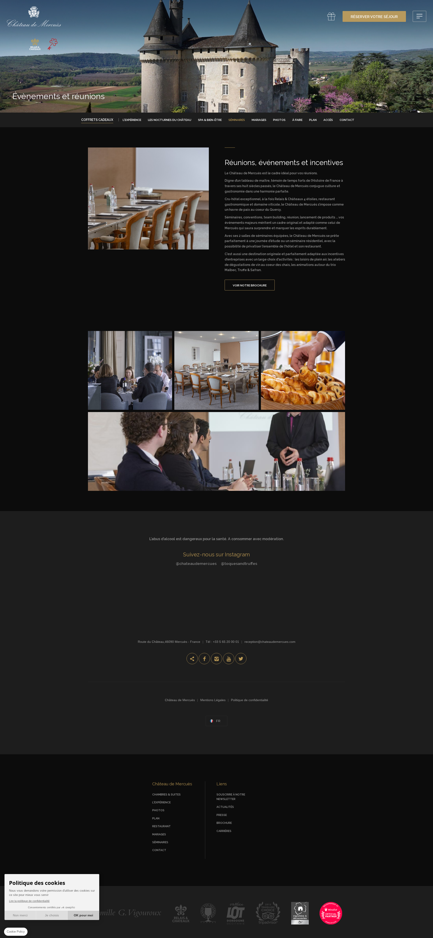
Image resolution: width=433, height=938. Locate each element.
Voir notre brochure (250, 285)
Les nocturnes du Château (169, 120)
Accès (328, 120)
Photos (279, 120)
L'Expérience (132, 120)
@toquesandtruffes (239, 563)
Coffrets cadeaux (97, 120)
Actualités (225, 807)
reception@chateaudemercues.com (269, 641)
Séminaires (236, 120)
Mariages (259, 120)
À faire (297, 120)
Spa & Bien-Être (210, 120)
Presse (221, 815)
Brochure (224, 823)
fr (218, 721)
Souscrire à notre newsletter (230, 797)
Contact (347, 120)
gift (331, 16)
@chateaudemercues (196, 563)
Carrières (223, 831)
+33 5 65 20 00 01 (226, 641)
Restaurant (161, 826)
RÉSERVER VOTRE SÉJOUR (374, 17)
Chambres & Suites (166, 794)
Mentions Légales (213, 700)
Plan (313, 120)
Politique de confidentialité (249, 700)
